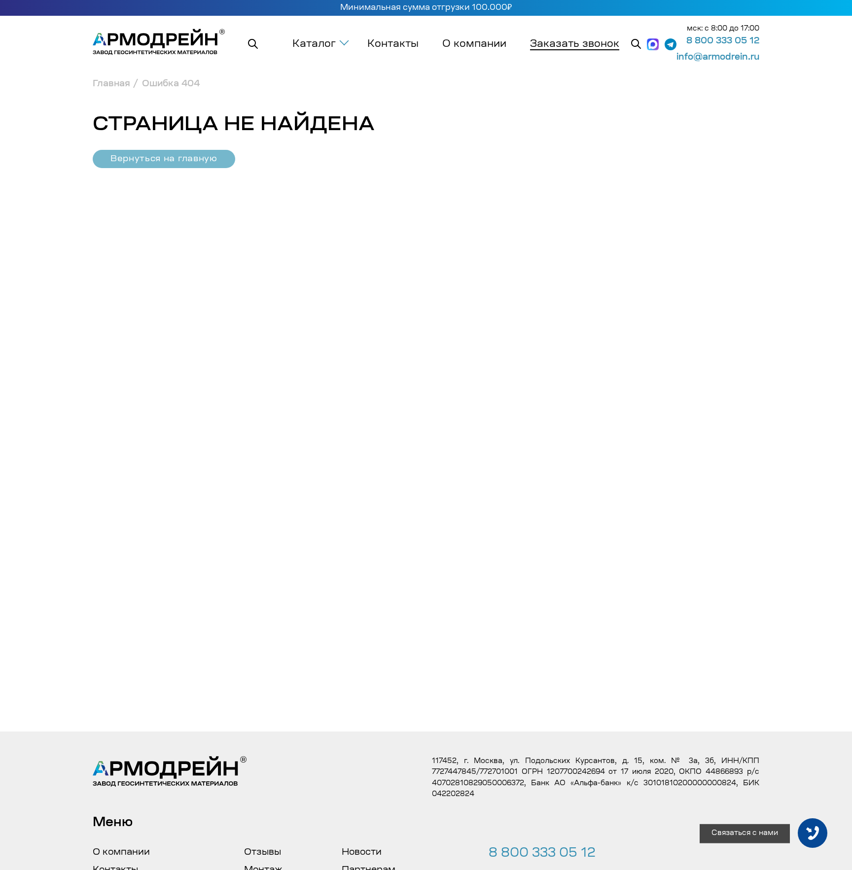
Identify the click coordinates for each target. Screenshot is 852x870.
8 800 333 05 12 (722, 41)
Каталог (314, 44)
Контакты (393, 44)
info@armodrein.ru (717, 57)
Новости (362, 852)
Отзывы (262, 852)
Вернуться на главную (163, 159)
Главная (111, 84)
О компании (474, 44)
